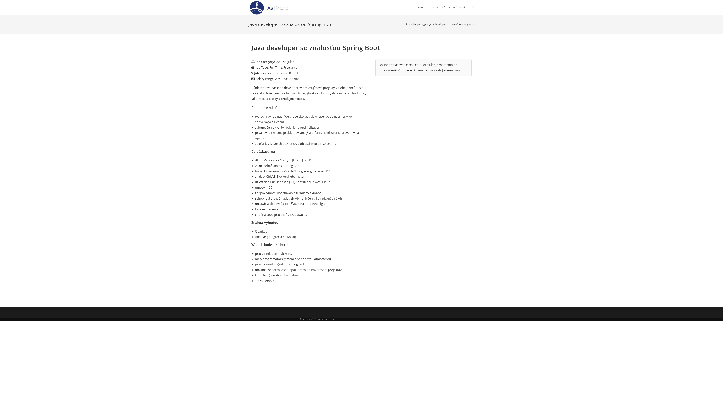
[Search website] (473, 7)
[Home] (406, 24)
